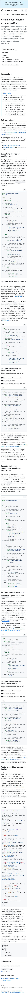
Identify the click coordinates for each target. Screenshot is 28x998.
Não (11, 969)
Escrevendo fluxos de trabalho (11, 145)
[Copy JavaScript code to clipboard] (24, 807)
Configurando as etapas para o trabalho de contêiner (11, 369)
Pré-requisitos (7, 120)
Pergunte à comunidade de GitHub (11, 978)
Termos (13, 991)
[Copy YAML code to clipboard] (24, 190)
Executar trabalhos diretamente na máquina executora (11, 468)
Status (2, 992)
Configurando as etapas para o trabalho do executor (11, 682)
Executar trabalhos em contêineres (10, 155)
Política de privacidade (5, 971)
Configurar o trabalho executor (12, 592)
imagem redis (5, 320)
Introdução (5, 74)
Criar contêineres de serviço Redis (19, 14)
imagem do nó (19, 296)
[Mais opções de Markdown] (16, 49)
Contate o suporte (7, 980)
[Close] (24, 2)
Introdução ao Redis (8, 147)
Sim (5, 969)
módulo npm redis (19, 787)
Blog (23, 992)
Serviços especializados (15, 992)
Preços (7, 992)
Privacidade (19, 991)
